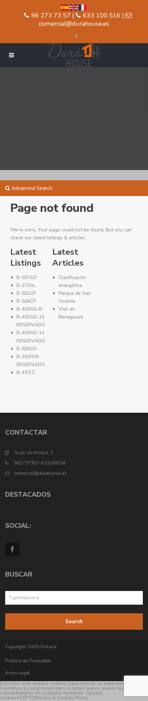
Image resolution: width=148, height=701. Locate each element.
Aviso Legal (17, 673)
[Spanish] (65, 7)
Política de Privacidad (28, 661)
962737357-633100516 (40, 463)
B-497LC (26, 372)
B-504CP (26, 301)
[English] (74, 7)
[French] (82, 7)
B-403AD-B (29, 309)
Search (74, 621)
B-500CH (26, 349)
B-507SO (27, 277)
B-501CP (26, 293)
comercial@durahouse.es (40, 473)
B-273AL (26, 285)
